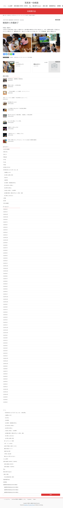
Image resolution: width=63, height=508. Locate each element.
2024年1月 (5, 263)
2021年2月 (5, 353)
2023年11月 (5, 268)
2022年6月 (5, 312)
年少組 (4, 162)
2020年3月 (5, 381)
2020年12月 (5, 358)
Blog (4, 469)
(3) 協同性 (7, 420)
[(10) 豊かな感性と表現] (8, 66)
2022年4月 (5, 317)
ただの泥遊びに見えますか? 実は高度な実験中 (17, 108)
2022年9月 (5, 304)
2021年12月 (5, 327)
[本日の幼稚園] (54, 64)
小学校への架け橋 (7, 453)
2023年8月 (5, 276)
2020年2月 (5, 384)
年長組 (4, 164)
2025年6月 (5, 224)
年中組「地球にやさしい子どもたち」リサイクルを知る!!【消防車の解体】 (22, 139)
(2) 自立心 (7, 417)
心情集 (4, 198)
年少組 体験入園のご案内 (9, 476)
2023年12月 (5, 265)
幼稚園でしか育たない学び (13, 127)
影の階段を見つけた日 (12, 102)
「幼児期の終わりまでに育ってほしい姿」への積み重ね (15, 412)
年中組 (4, 159)
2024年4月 (5, 255)
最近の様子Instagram (7, 471)
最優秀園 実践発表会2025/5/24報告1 (10, 484)
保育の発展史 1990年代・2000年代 (10, 461)
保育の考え (5, 151)
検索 (51, 494)
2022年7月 (5, 309)
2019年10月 (5, 394)
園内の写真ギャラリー (8, 448)
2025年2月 (5, 232)
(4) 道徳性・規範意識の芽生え (10, 182)
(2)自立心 (6, 177)
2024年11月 (5, 237)
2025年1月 (5, 234)
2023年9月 (5, 273)
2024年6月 (5, 250)
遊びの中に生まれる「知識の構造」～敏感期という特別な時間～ (20, 114)
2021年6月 (5, 342)
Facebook (29, 499)
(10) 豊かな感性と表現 (8, 174)
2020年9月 (5, 366)
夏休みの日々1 (37, 64)
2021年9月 (5, 335)
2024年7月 (5, 247)
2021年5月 (5, 345)
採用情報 (5, 482)
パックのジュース (20, 64)
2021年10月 (5, 332)
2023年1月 (5, 294)
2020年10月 (5, 363)
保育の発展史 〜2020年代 (9, 466)
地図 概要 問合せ (6, 479)
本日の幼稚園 (29, 57)
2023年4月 (5, 286)
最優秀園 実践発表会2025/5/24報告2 (11, 487)
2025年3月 (5, 229)
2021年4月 (5, 348)
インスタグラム (7, 499)
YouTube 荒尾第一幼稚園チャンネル (19, 499)
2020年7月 (5, 371)
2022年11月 (5, 299)
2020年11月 (5, 360)
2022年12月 (5, 296)
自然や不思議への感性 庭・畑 (10, 446)
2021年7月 (5, 340)
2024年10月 (5, 240)
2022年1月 (5, 324)
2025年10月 (5, 216)
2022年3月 (5, 319)
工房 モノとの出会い (8, 443)
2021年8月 (5, 337)
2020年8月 (5, 368)
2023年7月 (5, 278)
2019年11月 (5, 391)
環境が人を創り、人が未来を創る (14, 85)
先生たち (5, 154)
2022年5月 (5, 314)
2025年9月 (5, 219)
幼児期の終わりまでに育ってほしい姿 (20, 57)
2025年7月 (5, 222)
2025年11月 (5, 214)
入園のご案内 (5, 474)
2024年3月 (5, 258)
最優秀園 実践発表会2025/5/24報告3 (11, 489)
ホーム (4, 410)
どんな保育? (5, 458)
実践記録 (5, 157)
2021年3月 (5, 350)
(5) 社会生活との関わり (8, 185)
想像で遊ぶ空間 (7, 451)
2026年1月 (5, 211)
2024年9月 (5, 242)
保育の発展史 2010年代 (8, 464)
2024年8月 (5, 245)
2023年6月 (5, 281)
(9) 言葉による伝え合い (8, 195)
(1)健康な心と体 (7, 172)
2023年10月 (5, 270)
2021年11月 (5, 330)
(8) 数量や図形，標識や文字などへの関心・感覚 (14, 433)
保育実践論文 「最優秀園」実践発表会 (15, 78)
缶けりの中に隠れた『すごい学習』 (15, 121)
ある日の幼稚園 (6, 149)
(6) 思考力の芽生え (8, 187)
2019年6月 (5, 402)
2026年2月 (5, 209)
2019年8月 (5, 399)
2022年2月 (5, 322)
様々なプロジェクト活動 (9, 440)
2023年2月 (5, 291)
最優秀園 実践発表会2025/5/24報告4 (11, 492)
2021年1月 (5, 355)
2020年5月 (5, 376)
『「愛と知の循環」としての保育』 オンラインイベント (19, 91)
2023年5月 (5, 283)
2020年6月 (5, 373)
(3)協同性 (57, 19)
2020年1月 (5, 386)
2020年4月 (5, 378)
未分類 (4, 200)
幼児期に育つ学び (6, 167)
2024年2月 (5, 260)
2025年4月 (5, 227)
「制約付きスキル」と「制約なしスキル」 (16, 133)
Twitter (34, 499)
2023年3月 (5, 288)
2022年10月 (5, 301)
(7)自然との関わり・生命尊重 (10, 190)
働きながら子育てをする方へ (9, 456)
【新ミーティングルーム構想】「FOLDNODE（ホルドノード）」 (15, 97)
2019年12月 (5, 389)
